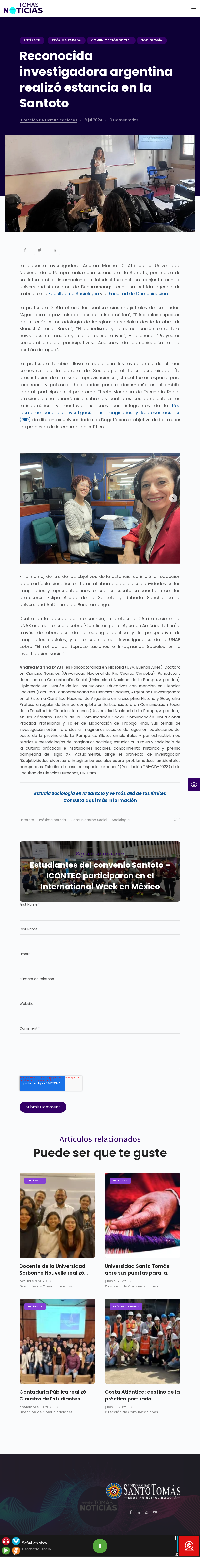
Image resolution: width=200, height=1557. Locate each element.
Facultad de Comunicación (138, 293)
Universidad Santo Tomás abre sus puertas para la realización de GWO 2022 (137, 1269)
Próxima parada (66, 40)
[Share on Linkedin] (54, 250)
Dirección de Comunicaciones (48, 120)
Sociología (151, 40)
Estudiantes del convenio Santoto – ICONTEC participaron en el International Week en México (100, 875)
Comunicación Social (111, 40)
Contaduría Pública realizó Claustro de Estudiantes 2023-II (53, 1395)
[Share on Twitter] (39, 250)
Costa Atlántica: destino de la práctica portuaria (142, 1395)
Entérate (32, 40)
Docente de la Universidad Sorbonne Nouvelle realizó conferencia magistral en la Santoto (54, 1269)
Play (100, 1546)
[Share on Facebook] (25, 250)
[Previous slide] (27, 498)
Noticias (120, 1180)
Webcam (189, 1546)
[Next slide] (173, 498)
